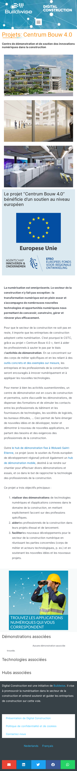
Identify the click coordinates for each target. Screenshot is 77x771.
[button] (38, 22)
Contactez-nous (16, 734)
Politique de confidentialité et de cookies (31, 726)
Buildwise (59, 685)
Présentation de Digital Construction (28, 718)
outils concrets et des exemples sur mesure (31, 363)
